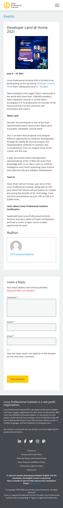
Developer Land (45, 83)
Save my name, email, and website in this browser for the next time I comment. (31, 355)
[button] (5, 502)
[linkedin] (19, 441)
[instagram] (37, 441)
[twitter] (31, 441)
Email (10, 336)
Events (9, 16)
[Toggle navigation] (57, 5)
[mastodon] (43, 441)
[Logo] (12, 5)
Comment (12, 297)
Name (11, 322)
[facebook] (25, 441)
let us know (34, 483)
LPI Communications (22, 254)
